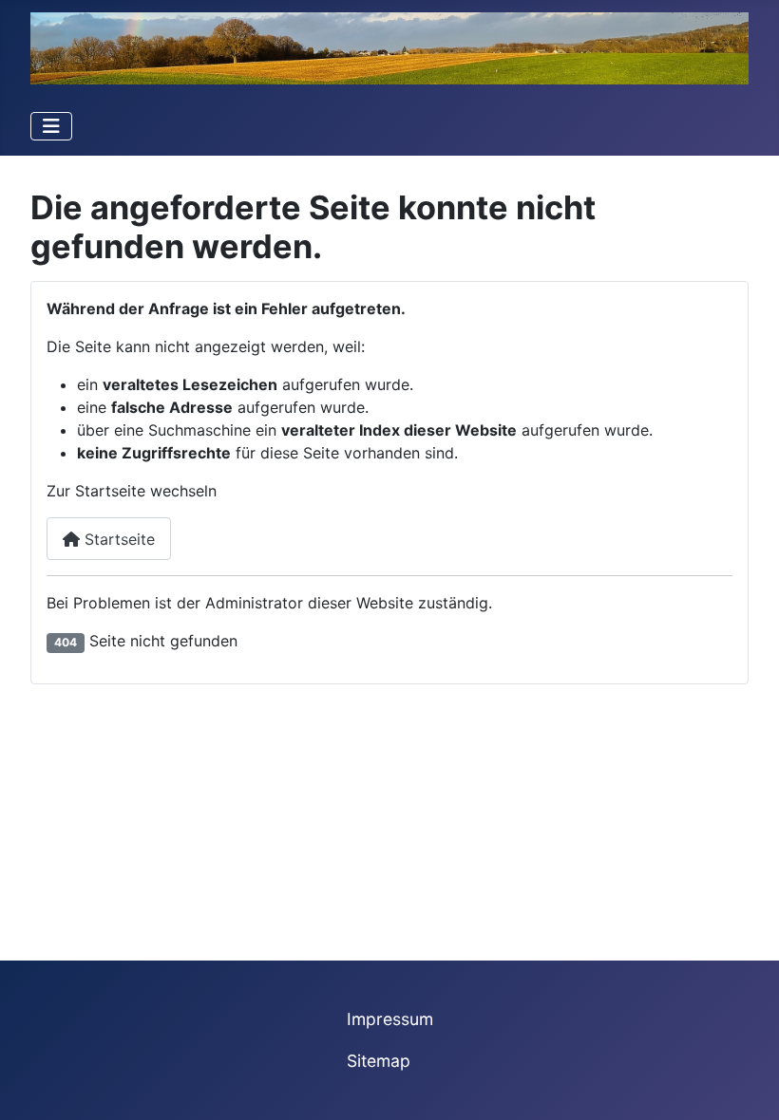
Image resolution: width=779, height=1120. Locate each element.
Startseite (117, 539)
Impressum (390, 1019)
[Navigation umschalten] (51, 126)
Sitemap (378, 1061)
